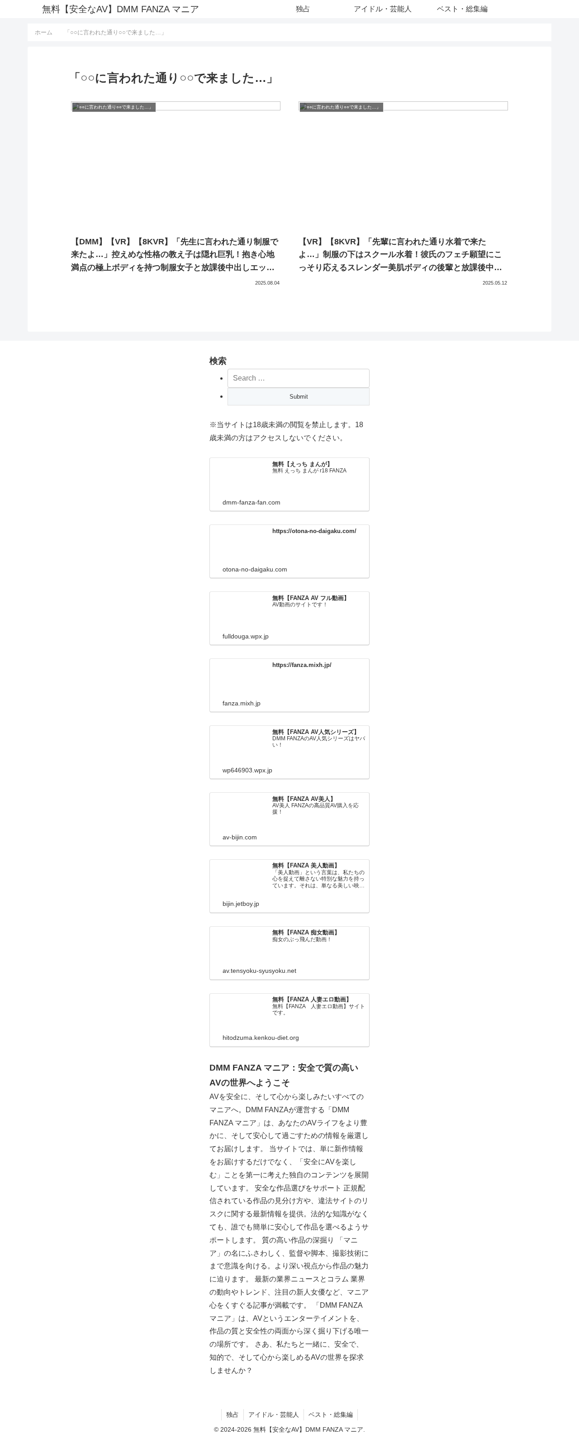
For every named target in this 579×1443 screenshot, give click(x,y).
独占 (232, 1414)
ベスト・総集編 (330, 1414)
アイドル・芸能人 (273, 1414)
